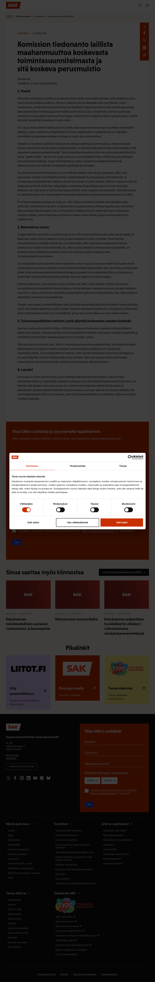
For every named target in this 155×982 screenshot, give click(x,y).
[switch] (60, 509)
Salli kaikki (121, 522)
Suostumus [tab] (32, 465)
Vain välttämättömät (77, 522)
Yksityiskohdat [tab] (77, 465)
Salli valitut (33, 522)
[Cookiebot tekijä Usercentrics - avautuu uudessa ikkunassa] (130, 457)
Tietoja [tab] (123, 465)
